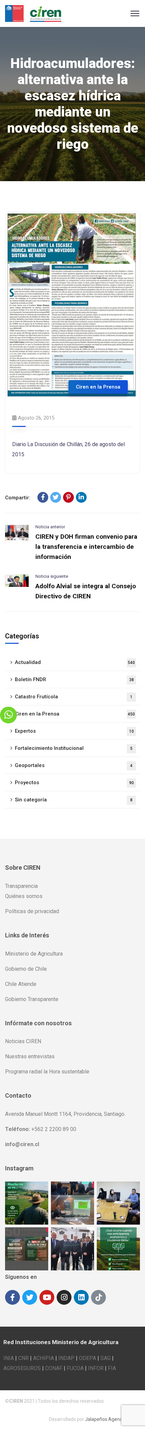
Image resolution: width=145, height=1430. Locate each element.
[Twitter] (55, 497)
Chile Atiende (20, 984)
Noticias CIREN (23, 1041)
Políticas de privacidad (32, 911)
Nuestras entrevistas (30, 1056)
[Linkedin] (81, 1297)
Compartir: (17, 498)
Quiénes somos (23, 896)
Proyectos (74, 782)
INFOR (96, 1368)
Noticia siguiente (51, 576)
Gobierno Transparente (31, 999)
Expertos (74, 731)
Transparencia (21, 886)
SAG (105, 1358)
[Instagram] (64, 1297)
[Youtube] (46, 1297)
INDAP (66, 1358)
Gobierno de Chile (26, 969)
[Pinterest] (68, 497)
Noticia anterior (50, 526)
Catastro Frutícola (74, 697)
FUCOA (75, 1368)
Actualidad (75, 662)
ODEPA (87, 1358)
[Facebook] (42, 497)
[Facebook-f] (12, 1297)
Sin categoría (74, 800)
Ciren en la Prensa (98, 387)
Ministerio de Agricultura (34, 954)
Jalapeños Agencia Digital (112, 1419)
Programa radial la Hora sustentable (47, 1071)
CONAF (53, 1368)
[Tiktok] (98, 1297)
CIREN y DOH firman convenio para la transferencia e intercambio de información (86, 547)
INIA (8, 1358)
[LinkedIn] (81, 497)
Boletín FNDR (74, 679)
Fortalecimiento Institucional (74, 748)
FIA (112, 1368)
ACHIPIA (43, 1358)
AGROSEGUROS (22, 1368)
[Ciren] (33, 13)
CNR (23, 1358)
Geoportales (74, 765)
